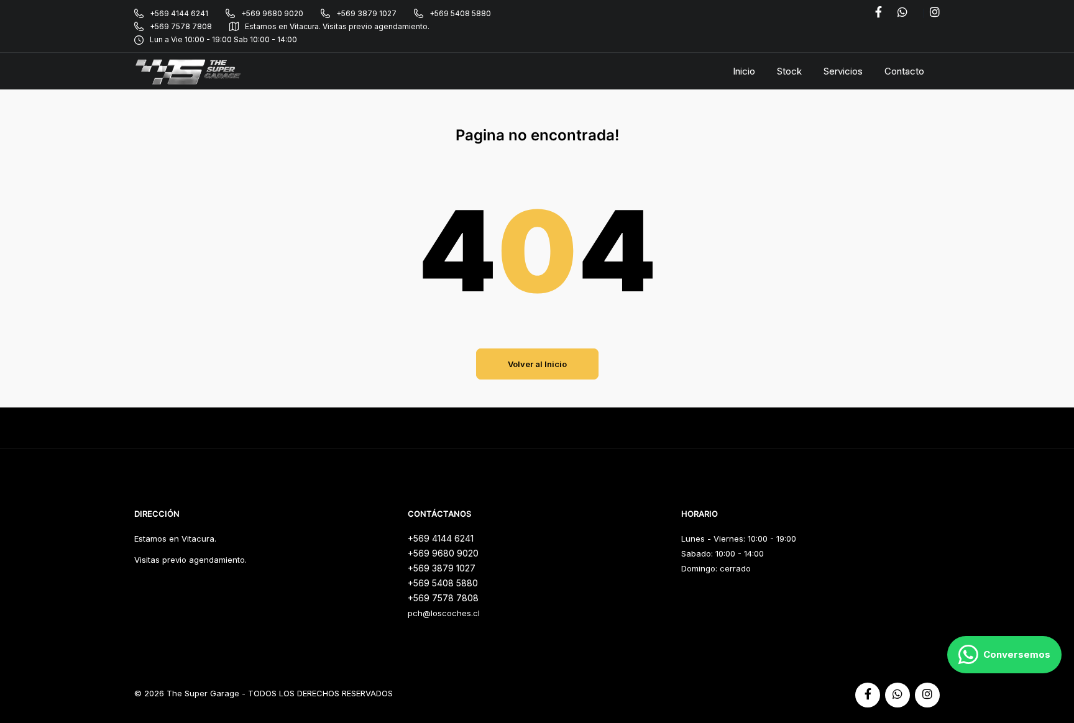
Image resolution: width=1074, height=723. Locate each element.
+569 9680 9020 (272, 13)
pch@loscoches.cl (444, 613)
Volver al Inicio (537, 364)
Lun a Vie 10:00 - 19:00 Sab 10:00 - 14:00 (223, 39)
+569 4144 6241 (179, 13)
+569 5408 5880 (460, 13)
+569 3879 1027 (366, 13)
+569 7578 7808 (181, 26)
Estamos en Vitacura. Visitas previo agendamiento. (337, 26)
